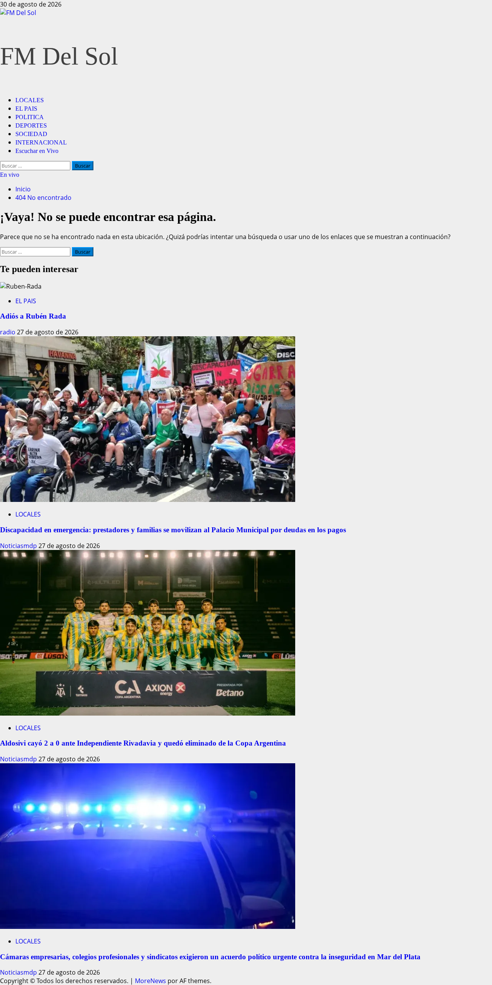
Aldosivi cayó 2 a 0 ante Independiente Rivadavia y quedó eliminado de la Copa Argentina (143, 743)
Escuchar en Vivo (36, 151)
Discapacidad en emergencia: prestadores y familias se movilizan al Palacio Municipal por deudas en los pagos (173, 530)
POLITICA (29, 117)
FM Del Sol (59, 56)
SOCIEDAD (31, 134)
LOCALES (29, 100)
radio (8, 332)
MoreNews (150, 981)
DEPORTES (31, 125)
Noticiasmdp (19, 546)
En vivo (9, 174)
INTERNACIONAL (41, 142)
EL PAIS (26, 108)
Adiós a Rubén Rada (33, 316)
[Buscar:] (36, 165)
